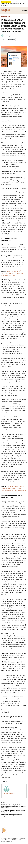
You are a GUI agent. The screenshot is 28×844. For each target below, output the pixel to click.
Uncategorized (5, 16)
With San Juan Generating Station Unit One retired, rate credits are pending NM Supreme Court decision (13, 806)
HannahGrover (9, 35)
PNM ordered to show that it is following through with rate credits (11, 815)
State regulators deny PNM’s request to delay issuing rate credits (13, 811)
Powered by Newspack (6, 841)
